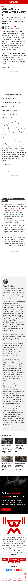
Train (3, 6)
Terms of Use (18, 579)
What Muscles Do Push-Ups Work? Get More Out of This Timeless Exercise (6, 466)
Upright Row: (5, 114)
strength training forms (14, 208)
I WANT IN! (6, 509)
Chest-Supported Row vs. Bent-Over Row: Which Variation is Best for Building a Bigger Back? (7, 449)
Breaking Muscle (10, 579)
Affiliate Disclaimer (10, 580)
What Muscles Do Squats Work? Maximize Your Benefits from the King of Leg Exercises (20, 467)
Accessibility (19, 580)
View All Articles (8, 428)
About (24, 580)
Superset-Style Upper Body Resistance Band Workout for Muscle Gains (20, 448)
